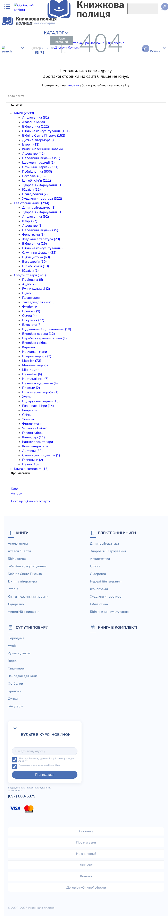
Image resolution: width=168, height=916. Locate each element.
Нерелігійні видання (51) (41, 158)
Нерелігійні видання (103, 39)
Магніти (58, 85)
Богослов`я (150, 62)
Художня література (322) (42, 198)
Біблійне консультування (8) (44, 248)
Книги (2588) (24, 113)
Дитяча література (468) (41, 140)
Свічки (156, 89)
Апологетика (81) (35, 117)
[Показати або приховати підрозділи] (32, 31)
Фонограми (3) (33, 234)
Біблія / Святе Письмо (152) (43, 135)
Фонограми (156, 57)
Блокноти (9, 80)
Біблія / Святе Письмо (121, 35)
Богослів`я (44, 44)
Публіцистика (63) (36, 257)
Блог (14, 489)
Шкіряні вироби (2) (36, 356)
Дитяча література (16, 57)
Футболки (116, 76)
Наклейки (117, 85)
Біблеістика (42, 62)
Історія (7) (29, 221)
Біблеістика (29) (34, 243)
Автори (16, 493)
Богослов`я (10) (34, 261)
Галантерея (70, 76)
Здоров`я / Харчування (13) (43, 185)
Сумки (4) (29, 315)
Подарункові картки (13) (41, 401)
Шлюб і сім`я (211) (36, 180)
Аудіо (22, 76)
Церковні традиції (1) (38, 162)
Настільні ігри (136, 85)
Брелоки (131, 76)
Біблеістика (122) (35, 126)
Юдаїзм (116, 44)
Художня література (17, 62)
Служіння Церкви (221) (40, 167)
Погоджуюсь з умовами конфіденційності (40, 765)
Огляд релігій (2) (35, 194)
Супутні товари (32, 627)
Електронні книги (117, 533)
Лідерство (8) (32, 225)
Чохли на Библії (34, 428)
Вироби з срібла (139, 80)
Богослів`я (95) (34, 176)
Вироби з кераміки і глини (106, 80)
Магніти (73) (31, 360)
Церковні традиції (133, 39)
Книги (22, 533)
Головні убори (32, 433)
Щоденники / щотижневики (38, 80)
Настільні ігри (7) (35, 379)
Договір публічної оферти (30, 501)
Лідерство (79, 39)
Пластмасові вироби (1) (40, 392)
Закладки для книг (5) (39, 302)
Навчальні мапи (14, 85)
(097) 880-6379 (21, 796)
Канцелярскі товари (37, 442)
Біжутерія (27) (33, 320)
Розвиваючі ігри (122, 89)
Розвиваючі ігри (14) (38, 406)
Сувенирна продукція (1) (41, 455)
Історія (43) (30, 144)
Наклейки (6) (32, 374)
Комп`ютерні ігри (35, 446)
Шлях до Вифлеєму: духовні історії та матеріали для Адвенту (46, 759)
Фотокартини (32, 424)
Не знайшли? (86, 854)
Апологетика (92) (35, 216)
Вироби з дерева (73, 80)
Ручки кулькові (39, 76)
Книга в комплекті (117, 627)
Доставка (86, 831)
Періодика (10, 76)
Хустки (72, 89)
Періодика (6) (32, 279)
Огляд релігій (133, 44)
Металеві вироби (78, 85)
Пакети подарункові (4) (40, 383)
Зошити (28, 419)
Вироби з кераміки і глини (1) (44, 338)
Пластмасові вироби (50, 89)
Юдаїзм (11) (31, 189)
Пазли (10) (30, 464)
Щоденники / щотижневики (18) (46, 329)
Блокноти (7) (32, 324)
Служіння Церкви (105, 62)
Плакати (27, 89)
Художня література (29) (41, 239)
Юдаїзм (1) (30, 270)
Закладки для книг (93, 76)
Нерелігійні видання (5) (40, 230)
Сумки (143, 76)
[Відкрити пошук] (142, 8)
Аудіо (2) (29, 284)
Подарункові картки (93, 89)
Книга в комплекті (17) (31, 469)
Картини (158, 80)
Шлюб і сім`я (63, 44)
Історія (24, 39)
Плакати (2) (31, 388)
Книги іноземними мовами (42, 149)
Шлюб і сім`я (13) (35, 266)
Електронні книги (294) (31, 203)
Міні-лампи (100, 85)
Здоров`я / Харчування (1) (42, 212)
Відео (56, 76)
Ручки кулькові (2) (36, 288)
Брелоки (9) (31, 311)
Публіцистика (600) (37, 171)
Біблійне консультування (84, 35)
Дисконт (86, 865)
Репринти (142, 89)
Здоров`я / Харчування (91, 44)
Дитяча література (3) (39, 207)
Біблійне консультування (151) (46, 131)
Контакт (86, 876)
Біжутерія (156, 76)
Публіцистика (24, 44)
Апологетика (12, 35)
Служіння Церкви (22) (39, 252)
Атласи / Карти (33, 35)
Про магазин (86, 842)
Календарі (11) (33, 437)
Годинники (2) (32, 460)
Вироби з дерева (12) (38, 333)
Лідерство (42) (33, 153)
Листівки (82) (32, 451)
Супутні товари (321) (30, 275)
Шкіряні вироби (39, 85)
